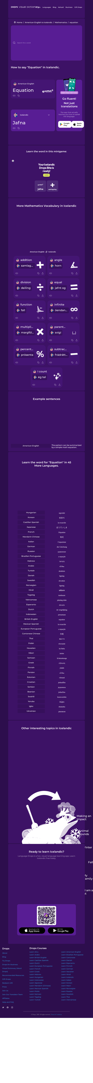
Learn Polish (34, 991)
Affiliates (5, 998)
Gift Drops (78, 7)
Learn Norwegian (68, 989)
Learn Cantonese (68, 958)
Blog (54, 7)
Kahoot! (61, 7)
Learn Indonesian (36, 980)
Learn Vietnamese (68, 1000)
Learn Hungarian (36, 977)
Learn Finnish (66, 966)
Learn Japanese (35, 983)
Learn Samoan (35, 994)
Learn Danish (66, 960)
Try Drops (6, 961)
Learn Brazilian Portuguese (72, 955)
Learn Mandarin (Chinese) (40, 986)
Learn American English (71, 952)
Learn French (34, 969)
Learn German (67, 969)
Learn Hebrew (35, 974)
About (4, 953)
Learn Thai (65, 997)
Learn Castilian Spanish (39, 960)
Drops (38, 7)
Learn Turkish (35, 1000)
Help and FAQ (8, 1002)
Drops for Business (10, 965)
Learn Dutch (34, 963)
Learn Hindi (66, 974)
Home (19, 22)
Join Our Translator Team (12, 994)
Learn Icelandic (67, 977)
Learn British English (38, 958)
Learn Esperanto (68, 963)
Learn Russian (67, 991)
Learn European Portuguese (41, 966)
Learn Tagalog (35, 997)
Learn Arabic (34, 955)
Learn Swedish (67, 994)
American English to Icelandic (38, 22)
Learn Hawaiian (67, 972)
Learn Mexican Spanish (38, 989)
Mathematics (61, 22)
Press (4, 987)
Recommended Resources (13, 975)
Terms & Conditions (56, 1014)
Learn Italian (66, 980)
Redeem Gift (7, 983)
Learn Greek (34, 972)
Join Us (5, 991)
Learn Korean (66, 983)
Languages (46, 7)
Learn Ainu (33, 952)
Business (69, 7)
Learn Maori (66, 986)
